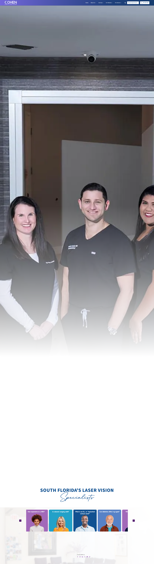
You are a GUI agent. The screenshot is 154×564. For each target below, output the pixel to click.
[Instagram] (80, 556)
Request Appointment (132, 2)
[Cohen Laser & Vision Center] (12, 2)
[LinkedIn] (82, 556)
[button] (144, 2)
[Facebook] (77, 556)
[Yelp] (84, 556)
